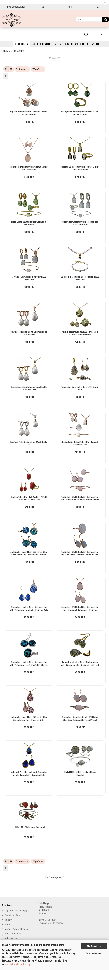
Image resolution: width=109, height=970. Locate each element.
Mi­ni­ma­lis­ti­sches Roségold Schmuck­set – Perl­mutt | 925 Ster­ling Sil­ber (79, 442)
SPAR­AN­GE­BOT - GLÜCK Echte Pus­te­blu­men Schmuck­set (80, 773)
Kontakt (7, 924)
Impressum (8, 919)
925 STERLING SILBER (41, 44)
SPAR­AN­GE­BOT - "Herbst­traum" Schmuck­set (29, 827)
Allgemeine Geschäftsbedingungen (17, 910)
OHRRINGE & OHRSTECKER (76, 44)
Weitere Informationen (94, 953)
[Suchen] (43, 7)
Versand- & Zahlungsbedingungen (16, 928)
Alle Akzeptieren (94, 945)
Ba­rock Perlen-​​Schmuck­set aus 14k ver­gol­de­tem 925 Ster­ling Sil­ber (80, 277)
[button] (6, 69)
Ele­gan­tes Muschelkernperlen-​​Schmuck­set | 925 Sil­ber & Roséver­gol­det (29, 112)
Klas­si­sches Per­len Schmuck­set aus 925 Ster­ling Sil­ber (29, 442)
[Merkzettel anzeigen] (86, 35)
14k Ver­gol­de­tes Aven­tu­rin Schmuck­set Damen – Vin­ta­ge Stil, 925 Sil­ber (80, 112)
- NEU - (8, 44)
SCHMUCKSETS (21, 44)
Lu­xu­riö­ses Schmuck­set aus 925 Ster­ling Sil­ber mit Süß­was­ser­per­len (29, 332)
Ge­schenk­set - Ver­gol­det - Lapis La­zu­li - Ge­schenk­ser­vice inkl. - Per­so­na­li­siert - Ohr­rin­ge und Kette (29, 773)
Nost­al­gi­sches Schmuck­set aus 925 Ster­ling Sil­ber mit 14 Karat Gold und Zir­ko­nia (80, 332)
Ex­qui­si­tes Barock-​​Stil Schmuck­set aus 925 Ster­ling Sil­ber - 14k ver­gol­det (79, 167)
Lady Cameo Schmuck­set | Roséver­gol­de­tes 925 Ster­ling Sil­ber (29, 277)
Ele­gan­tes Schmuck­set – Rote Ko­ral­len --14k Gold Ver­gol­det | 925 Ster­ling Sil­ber (29, 497)
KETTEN (58, 44)
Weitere (95, 44)
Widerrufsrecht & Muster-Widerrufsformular (14, 935)
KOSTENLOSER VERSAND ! (17, 7)
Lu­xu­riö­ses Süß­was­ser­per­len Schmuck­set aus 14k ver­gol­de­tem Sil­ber (29, 387)
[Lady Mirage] (11, 20)
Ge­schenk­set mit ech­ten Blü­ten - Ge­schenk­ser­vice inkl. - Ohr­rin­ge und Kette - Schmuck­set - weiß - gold (80, 663)
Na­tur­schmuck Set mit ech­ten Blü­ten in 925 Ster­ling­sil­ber (80, 387)
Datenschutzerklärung (20, 964)
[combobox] (22, 69)
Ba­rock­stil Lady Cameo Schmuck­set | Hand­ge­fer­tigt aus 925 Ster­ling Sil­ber (80, 222)
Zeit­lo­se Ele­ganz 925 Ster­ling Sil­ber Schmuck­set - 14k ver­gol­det (29, 222)
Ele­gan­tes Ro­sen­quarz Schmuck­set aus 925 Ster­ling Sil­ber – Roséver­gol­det (28, 167)
